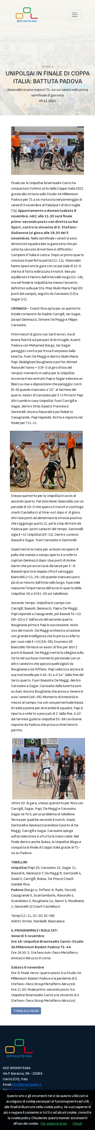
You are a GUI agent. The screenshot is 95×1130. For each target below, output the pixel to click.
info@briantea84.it (26, 1084)
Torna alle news (26, 1011)
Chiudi (77, 1123)
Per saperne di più (54, 1123)
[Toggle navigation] (74, 14)
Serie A (48, 67)
